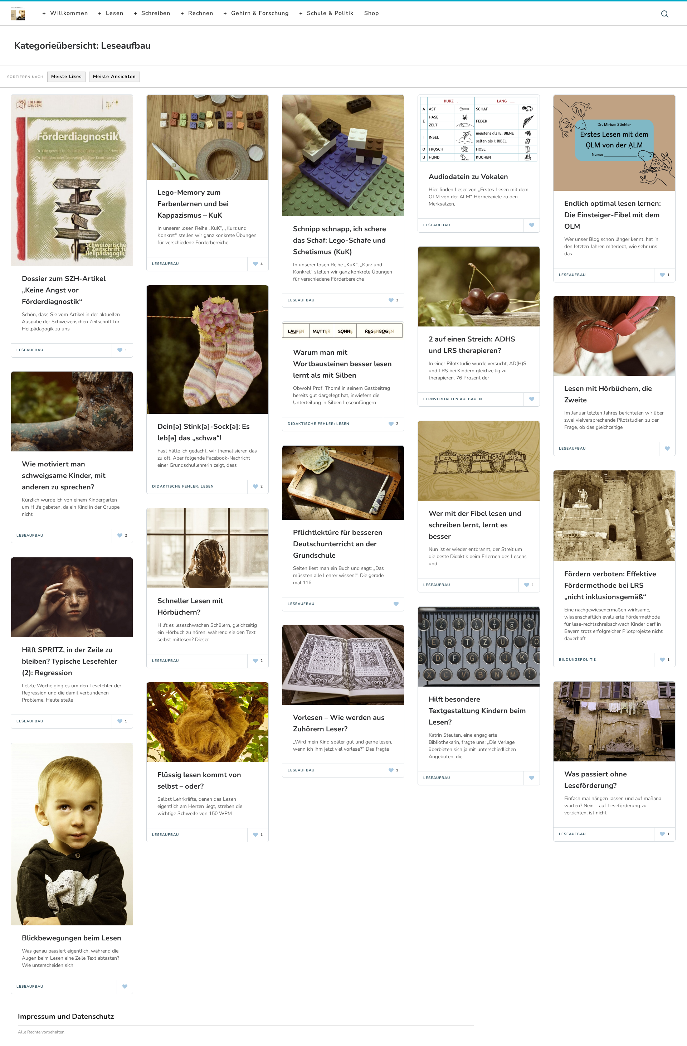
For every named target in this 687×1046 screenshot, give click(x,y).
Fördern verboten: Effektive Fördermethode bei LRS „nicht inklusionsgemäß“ (610, 585)
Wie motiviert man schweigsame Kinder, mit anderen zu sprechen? (64, 475)
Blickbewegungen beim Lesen (71, 938)
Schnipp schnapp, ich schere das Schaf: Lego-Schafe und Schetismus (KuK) (339, 240)
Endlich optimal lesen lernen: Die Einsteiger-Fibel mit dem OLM (612, 215)
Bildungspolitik (578, 659)
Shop (371, 13)
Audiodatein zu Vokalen (468, 176)
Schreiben (155, 13)
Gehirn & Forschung (260, 13)
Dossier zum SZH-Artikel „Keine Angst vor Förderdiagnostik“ (64, 290)
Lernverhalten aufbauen (452, 399)
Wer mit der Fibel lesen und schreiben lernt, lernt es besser (475, 525)
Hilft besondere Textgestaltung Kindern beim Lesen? (477, 710)
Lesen (114, 13)
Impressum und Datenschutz (66, 1016)
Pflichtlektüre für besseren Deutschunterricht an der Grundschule (338, 544)
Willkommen (69, 13)
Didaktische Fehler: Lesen (183, 486)
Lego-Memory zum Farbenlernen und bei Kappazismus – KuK (193, 204)
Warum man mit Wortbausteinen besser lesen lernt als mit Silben (342, 364)
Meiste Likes (66, 76)
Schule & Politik (330, 13)
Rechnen (200, 13)
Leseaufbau (29, 350)
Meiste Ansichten (114, 76)
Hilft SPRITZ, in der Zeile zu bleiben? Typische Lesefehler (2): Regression (69, 661)
